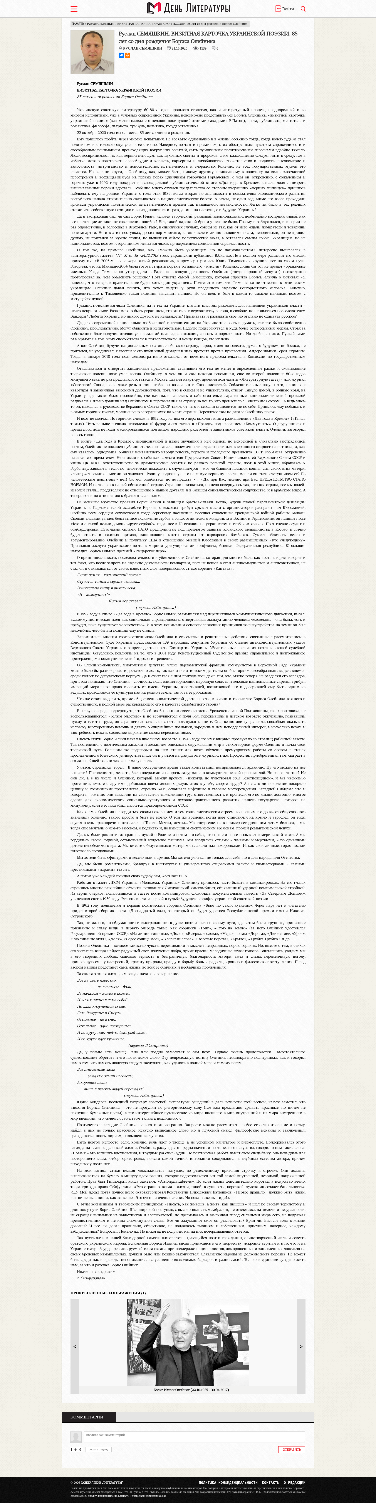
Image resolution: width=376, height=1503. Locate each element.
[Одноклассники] (127, 55)
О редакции (295, 1483)
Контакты (270, 1483)
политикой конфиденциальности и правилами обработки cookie (127, 1495)
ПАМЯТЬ (78, 24)
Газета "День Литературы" (96, 1483)
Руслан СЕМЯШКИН (142, 48)
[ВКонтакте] (121, 55)
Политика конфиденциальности (228, 1483)
